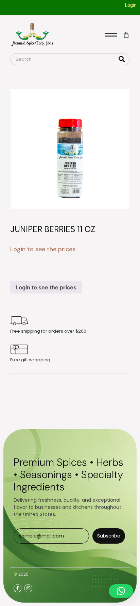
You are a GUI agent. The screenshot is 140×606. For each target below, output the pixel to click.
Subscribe (108, 535)
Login (131, 5)
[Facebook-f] (17, 588)
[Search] (121, 59)
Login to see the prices (46, 287)
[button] (121, 591)
